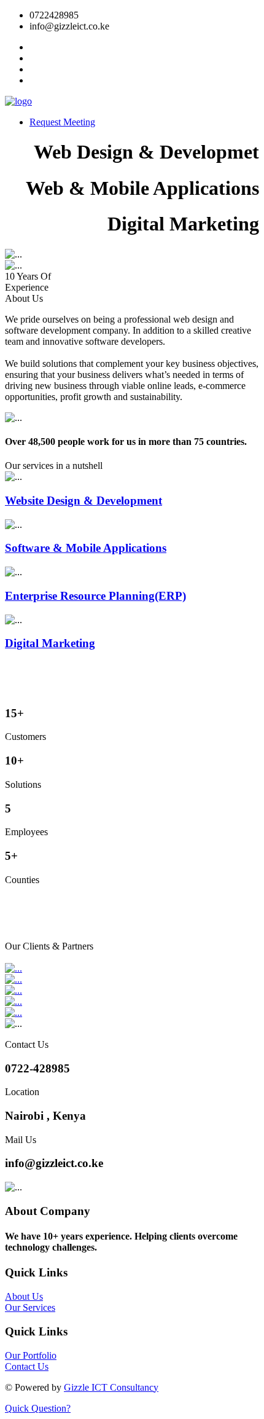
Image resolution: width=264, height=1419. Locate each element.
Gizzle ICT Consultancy (111, 1387)
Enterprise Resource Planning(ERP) (95, 595)
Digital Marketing (50, 643)
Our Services (30, 1307)
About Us (24, 1296)
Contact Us (27, 1366)
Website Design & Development (83, 500)
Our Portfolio (30, 1355)
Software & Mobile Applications (85, 547)
